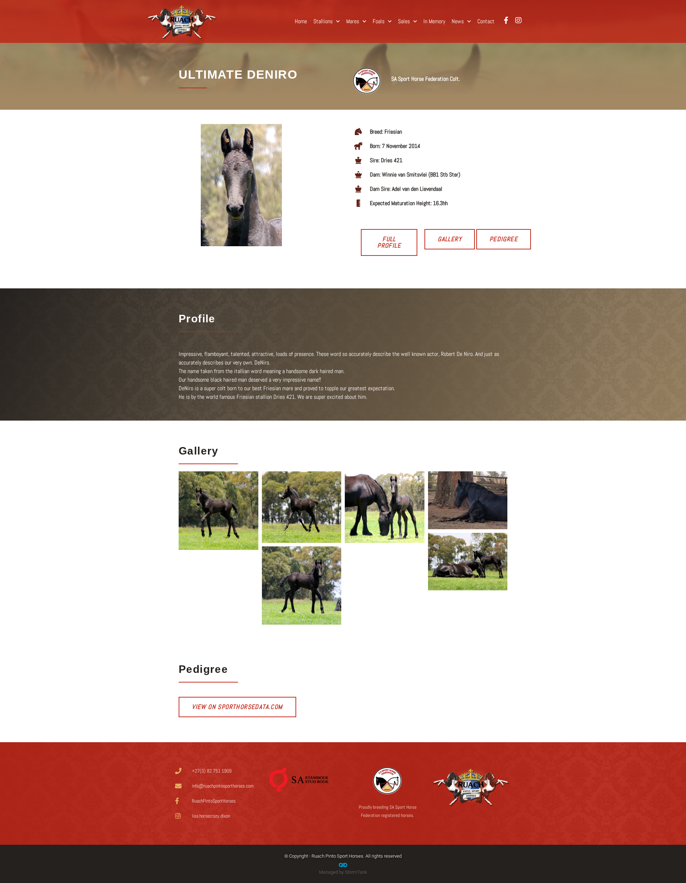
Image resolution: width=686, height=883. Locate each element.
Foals (378, 21)
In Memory (434, 21)
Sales (404, 21)
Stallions (323, 21)
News (458, 21)
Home (301, 21)
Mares (352, 21)
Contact (485, 21)
